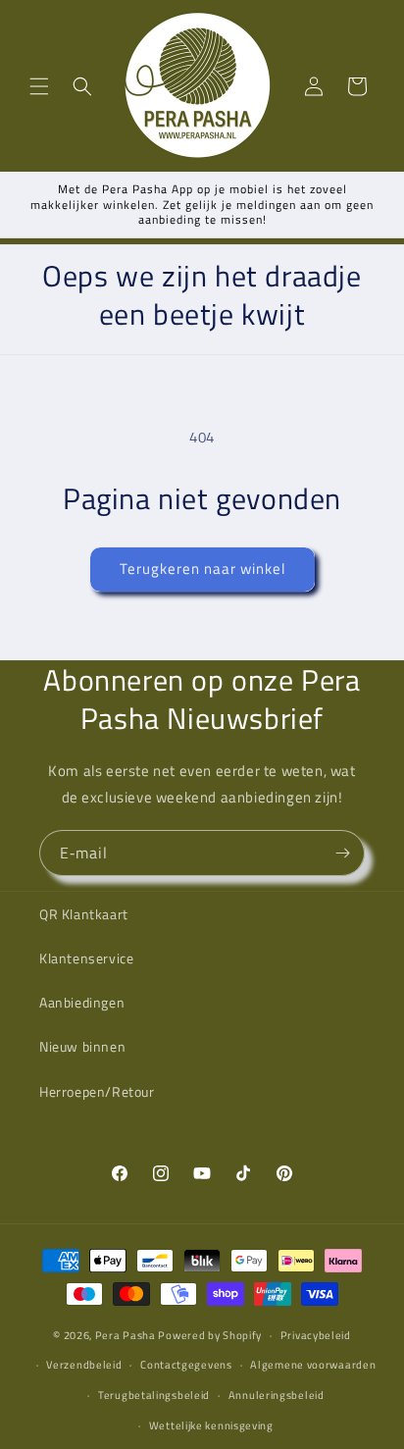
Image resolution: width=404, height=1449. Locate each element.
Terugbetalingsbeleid (154, 1395)
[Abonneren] (342, 853)
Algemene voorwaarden (313, 1364)
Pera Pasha (125, 1335)
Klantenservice (86, 958)
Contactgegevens (186, 1364)
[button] (39, 86)
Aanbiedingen (82, 1002)
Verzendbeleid (84, 1364)
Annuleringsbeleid (276, 1395)
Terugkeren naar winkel (202, 568)
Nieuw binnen (82, 1046)
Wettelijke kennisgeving (211, 1425)
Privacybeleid (315, 1335)
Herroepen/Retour (97, 1091)
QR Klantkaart (83, 914)
